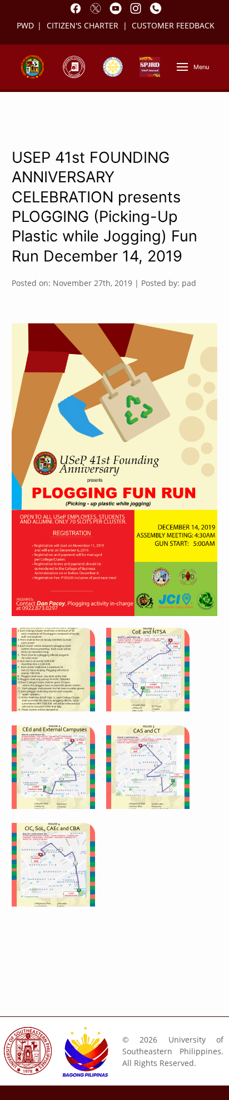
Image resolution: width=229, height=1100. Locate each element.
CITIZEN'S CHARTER (84, 25)
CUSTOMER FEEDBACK (173, 25)
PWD (25, 25)
